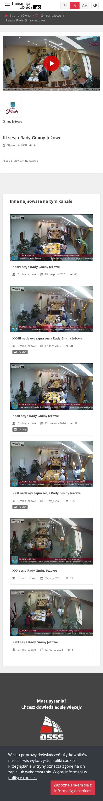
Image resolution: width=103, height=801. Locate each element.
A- (65, 5)
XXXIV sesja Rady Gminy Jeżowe (36, 267)
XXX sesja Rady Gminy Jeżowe (34, 570)
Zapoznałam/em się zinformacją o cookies (73, 787)
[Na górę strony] (87, 771)
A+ (84, 5)
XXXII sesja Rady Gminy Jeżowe (35, 416)
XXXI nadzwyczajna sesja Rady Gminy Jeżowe (46, 493)
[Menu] (7, 5)
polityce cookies (22, 777)
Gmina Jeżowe (51, 15)
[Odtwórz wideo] (51, 63)
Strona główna (20, 15)
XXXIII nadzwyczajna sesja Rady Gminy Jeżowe (47, 338)
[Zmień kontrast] (95, 5)
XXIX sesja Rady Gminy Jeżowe (35, 642)
